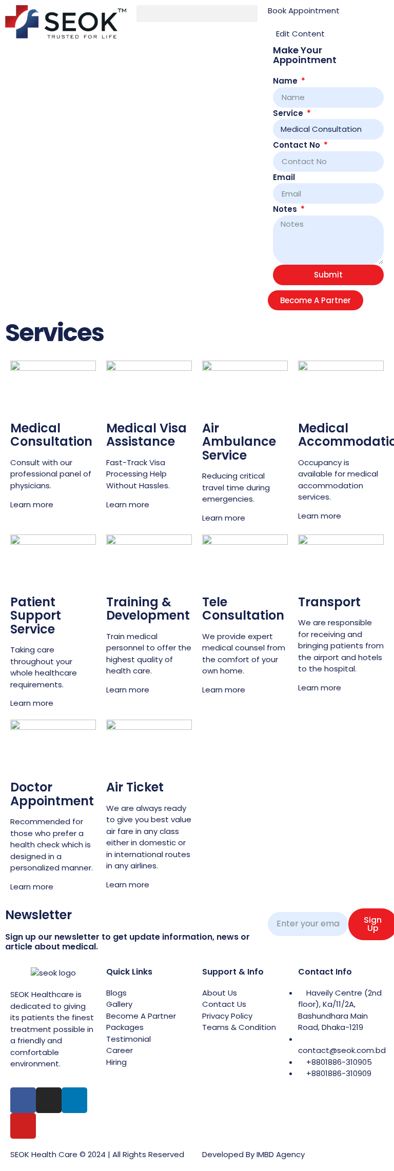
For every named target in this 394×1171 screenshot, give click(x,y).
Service (289, 113)
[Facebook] (23, 1100)
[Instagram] (49, 1100)
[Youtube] (23, 1126)
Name (286, 80)
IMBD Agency (281, 1154)
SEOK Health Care (43, 1154)
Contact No (297, 145)
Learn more (31, 504)
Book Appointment (304, 10)
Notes (286, 209)
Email (284, 177)
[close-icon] (271, 22)
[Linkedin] (74, 1100)
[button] (197, 13)
